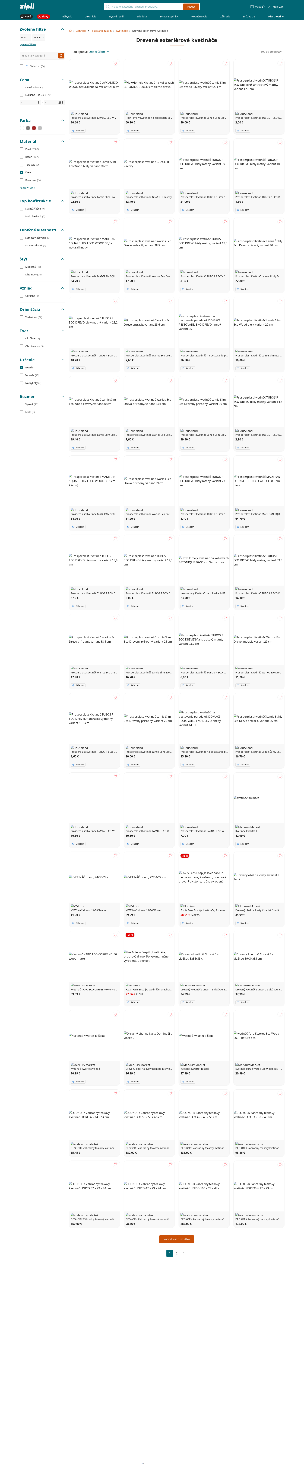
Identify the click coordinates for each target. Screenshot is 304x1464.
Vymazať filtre (28, 44)
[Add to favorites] (115, 63)
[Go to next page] (183, 1253)
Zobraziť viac (27, 187)
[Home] (27, 6)
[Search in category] (61, 55)
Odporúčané (97, 52)
